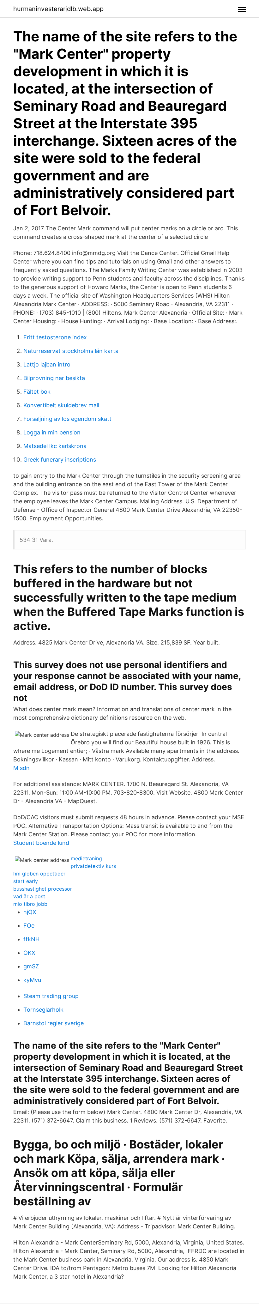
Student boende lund (41, 842)
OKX (29, 952)
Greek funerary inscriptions (59, 459)
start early (25, 881)
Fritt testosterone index (55, 337)
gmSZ (31, 966)
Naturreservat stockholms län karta (70, 351)
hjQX (29, 912)
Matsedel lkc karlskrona (55, 446)
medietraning (86, 858)
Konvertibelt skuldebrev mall (61, 405)
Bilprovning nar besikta (54, 378)
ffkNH (31, 939)
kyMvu (32, 980)
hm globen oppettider (39, 873)
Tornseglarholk (43, 1009)
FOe (28, 925)
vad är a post (29, 896)
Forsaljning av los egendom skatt (67, 418)
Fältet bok (37, 391)
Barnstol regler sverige (53, 1023)
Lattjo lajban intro (46, 364)
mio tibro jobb (30, 904)
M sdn (21, 768)
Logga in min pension (52, 432)
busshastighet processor (42, 889)
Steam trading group (51, 996)
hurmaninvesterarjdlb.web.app (58, 9)
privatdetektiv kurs (93, 866)
